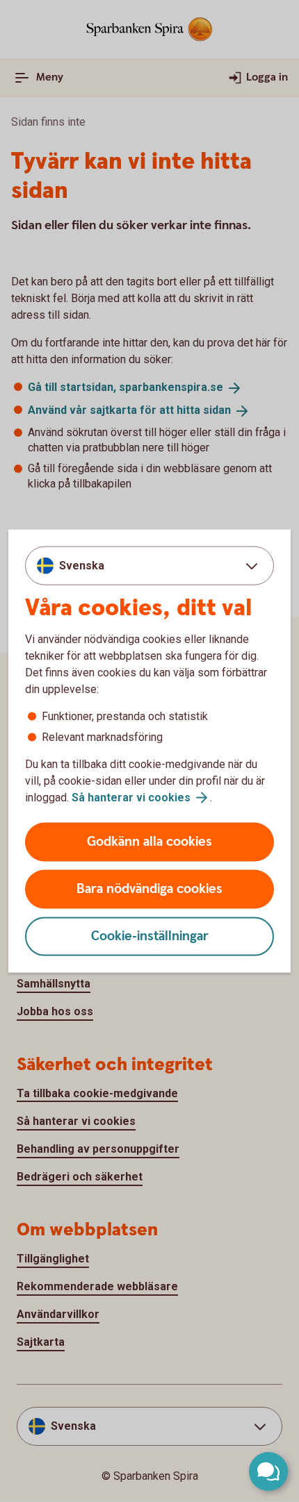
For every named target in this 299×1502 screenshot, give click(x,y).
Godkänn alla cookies (149, 842)
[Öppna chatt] (268, 1471)
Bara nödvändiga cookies (149, 889)
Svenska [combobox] (81, 564)
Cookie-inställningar (150, 936)
